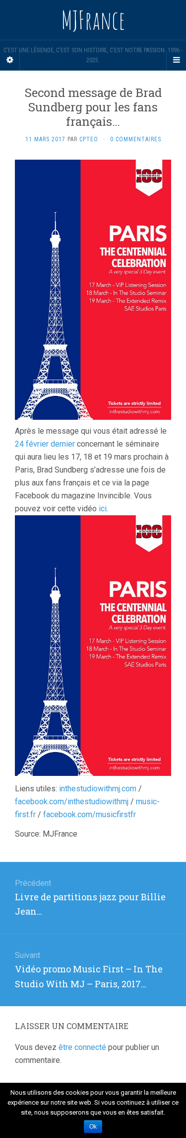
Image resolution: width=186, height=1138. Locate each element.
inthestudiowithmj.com (97, 788)
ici (103, 508)
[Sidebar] (10, 60)
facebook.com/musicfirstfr (89, 814)
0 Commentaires (135, 139)
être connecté (82, 1047)
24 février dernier (45, 444)
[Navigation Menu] (176, 60)
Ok (93, 1126)
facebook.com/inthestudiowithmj (71, 801)
